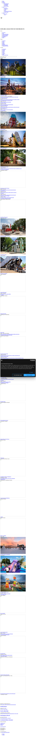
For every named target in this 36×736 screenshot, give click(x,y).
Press (5, 14)
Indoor (3, 37)
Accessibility (6, 5)
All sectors (3, 32)
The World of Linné (3, 254)
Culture (5, 9)
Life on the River (2, 110)
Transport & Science (5, 45)
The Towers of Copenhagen (4, 169)
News (5, 10)
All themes (3, 40)
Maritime (3, 44)
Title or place (2, 56)
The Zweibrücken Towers (4, 420)
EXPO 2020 (2, 332)
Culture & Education (5, 34)
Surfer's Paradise (2, 129)
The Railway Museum (3, 273)
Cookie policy (6, 12)
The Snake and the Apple (4, 353)
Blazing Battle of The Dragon (4, 439)
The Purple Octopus (3, 573)
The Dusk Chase (2, 401)
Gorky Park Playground (3, 632)
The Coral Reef (2, 613)
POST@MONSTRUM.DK (5, 732)
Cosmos (1, 516)
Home (3, 1)
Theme (1, 39)
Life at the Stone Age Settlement (5, 554)
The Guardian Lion (3, 594)
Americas (3, 53)
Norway (3, 51)
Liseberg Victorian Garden (4, 356)
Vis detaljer (31, 372)
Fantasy (3, 42)
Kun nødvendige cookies (18, 375)
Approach (3, 2)
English (3, 734)
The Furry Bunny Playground (4, 674)
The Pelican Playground (4, 217)
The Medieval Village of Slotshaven (5, 476)
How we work (6, 6)
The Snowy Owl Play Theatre (4, 195)
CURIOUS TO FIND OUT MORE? (2, 724)
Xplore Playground (3, 313)
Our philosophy (6, 3)
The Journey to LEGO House (4, 188)
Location (1, 47)
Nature (3, 41)
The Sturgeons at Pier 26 (4, 97)
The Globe (2, 193)
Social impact (6, 8)
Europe (3, 52)
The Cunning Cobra (3, 377)
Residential (4, 36)
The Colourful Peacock (3, 148)
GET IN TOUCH (3, 726)
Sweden (3, 50)
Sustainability (6, 4)
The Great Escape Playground (4, 634)
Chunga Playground (3, 292)
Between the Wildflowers (4, 105)
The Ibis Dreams (2, 190)
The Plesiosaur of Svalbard (4, 382)
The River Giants (2, 76)
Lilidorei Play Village (3, 95)
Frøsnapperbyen (2, 479)
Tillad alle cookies (29, 375)
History (3, 43)
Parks (3, 33)
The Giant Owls (2, 653)
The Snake (2, 380)
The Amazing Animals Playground (5, 198)
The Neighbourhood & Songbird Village (6, 100)
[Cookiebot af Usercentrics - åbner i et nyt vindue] (31, 360)
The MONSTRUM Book (8, 11)
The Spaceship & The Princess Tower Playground (7, 693)
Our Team (5, 13)
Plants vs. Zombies (3, 535)
